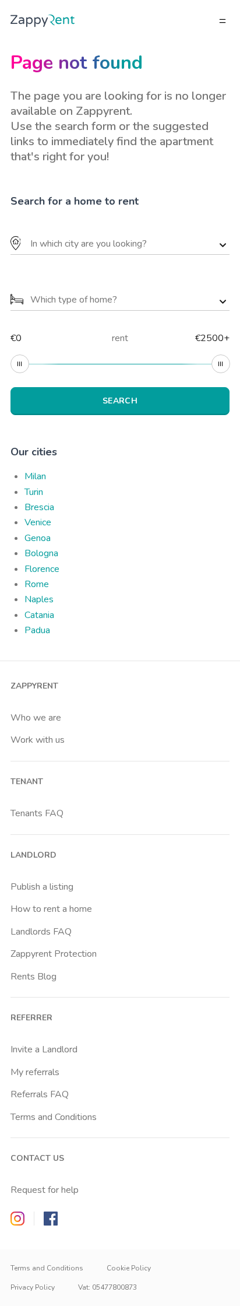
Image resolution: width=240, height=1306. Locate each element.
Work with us (37, 739)
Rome (36, 584)
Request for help (44, 1190)
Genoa (37, 538)
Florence (41, 569)
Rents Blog (33, 976)
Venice (37, 522)
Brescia (39, 507)
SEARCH (120, 400)
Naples (39, 599)
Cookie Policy (129, 1268)
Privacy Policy (32, 1287)
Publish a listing (41, 886)
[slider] (19, 363)
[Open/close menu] (222, 21)
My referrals (34, 1072)
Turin (33, 492)
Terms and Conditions (53, 1117)
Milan (35, 476)
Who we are (35, 717)
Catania (39, 615)
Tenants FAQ (36, 813)
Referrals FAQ (39, 1094)
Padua (37, 630)
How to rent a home (51, 909)
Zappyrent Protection (53, 953)
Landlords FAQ (41, 931)
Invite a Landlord (43, 1049)
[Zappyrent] (42, 21)
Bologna (41, 553)
